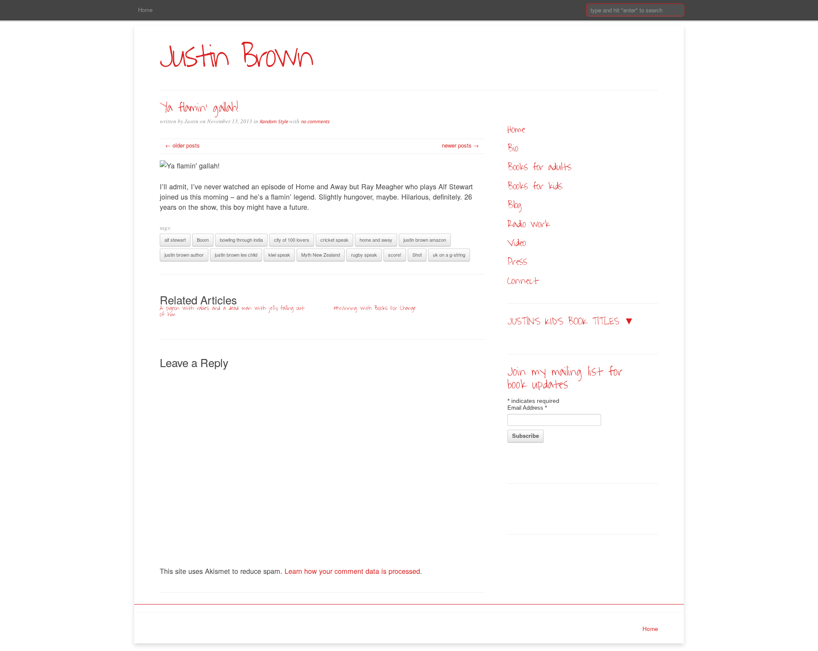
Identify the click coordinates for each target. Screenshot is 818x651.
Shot (417, 254)
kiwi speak (279, 254)
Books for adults (539, 167)
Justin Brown (236, 57)
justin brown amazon (424, 239)
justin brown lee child (236, 254)
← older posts (182, 145)
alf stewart (175, 239)
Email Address (527, 408)
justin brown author (184, 254)
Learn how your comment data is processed (352, 571)
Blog (514, 205)
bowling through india (241, 239)
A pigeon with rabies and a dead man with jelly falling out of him (232, 311)
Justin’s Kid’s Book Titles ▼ (570, 321)
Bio (512, 148)
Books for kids (534, 186)
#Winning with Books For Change (375, 308)
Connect (522, 280)
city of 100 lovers (291, 239)
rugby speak (364, 254)
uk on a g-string (449, 254)
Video (516, 243)
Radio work (528, 224)
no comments (315, 121)
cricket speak (334, 239)
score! (394, 254)
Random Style (273, 121)
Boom (203, 239)
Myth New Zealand (320, 254)
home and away (376, 239)
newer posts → (460, 145)
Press (517, 261)
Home (145, 10)
